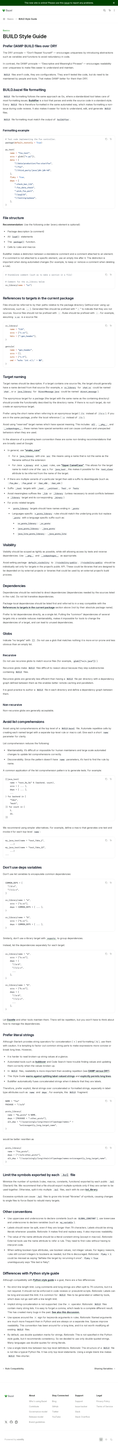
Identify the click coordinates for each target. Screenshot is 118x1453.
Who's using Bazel (38, 1401)
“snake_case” (33, 450)
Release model (36, 1417)
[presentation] (59, 1155)
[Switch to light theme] (106, 1439)
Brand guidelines (37, 1422)
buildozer (40, 1061)
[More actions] (114, 10)
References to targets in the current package (29, 607)
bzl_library (91, 1189)
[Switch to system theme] (101, 1439)
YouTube (56, 1417)
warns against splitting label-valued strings (50, 1076)
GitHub (55, 1406)
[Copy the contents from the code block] (106, 139)
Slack (77, 1411)
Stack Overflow (82, 1417)
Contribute (34, 1406)
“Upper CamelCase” (72, 465)
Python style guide (43, 1280)
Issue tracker (81, 1406)
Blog (54, 1401)
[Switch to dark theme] (111, 1439)
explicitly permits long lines (95, 1076)
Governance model (38, 1411)
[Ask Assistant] (111, 139)
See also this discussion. (66, 1312)
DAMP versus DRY (98, 1071)
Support (79, 1401)
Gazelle (11, 1019)
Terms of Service (104, 1406)
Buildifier (34, 100)
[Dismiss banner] (114, 3)
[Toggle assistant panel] (110, 10)
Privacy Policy (103, 1401)
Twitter (55, 1411)
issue (67, 3)
